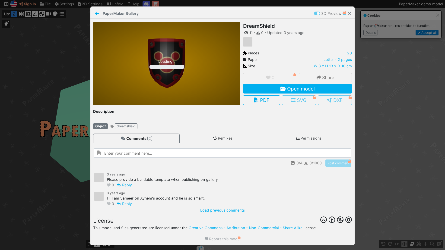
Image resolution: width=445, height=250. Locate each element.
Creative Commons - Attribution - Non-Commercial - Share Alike (245, 227)
